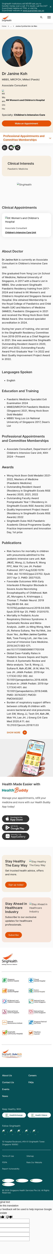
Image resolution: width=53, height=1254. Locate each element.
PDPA (4, 1162)
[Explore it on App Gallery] (15, 836)
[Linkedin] (20, 1132)
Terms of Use (8, 1156)
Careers (32, 1075)
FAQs (31, 1082)
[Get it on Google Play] (15, 827)
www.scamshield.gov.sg (33, 10)
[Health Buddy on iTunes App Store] (15, 818)
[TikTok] (12, 1132)
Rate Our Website (34, 1162)
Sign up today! (15, 884)
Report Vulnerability (10, 1169)
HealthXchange (16, 1115)
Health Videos (41, 1115)
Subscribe (13, 935)
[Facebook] (5, 1132)
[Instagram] (27, 1132)
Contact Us (8, 1082)
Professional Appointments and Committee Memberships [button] (24, 137)
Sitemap (30, 1156)
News (5, 1096)
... (11, 26)
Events (5, 1089)
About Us (7, 1075)
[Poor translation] (9, 1217)
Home (4, 26)
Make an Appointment (26, 123)
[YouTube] (35, 1132)
